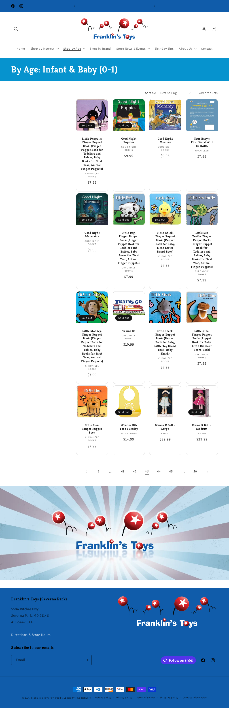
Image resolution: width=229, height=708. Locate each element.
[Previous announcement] (75, 6)
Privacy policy (124, 697)
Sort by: (150, 93)
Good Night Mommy (165, 140)
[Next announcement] (154, 6)
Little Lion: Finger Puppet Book (92, 429)
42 (134, 471)
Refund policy (103, 697)
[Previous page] (86, 471)
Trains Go (128, 331)
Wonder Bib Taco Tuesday (129, 427)
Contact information (195, 697)
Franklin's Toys (40, 697)
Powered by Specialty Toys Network (70, 697)
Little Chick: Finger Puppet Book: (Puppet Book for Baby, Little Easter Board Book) (165, 242)
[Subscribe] (86, 660)
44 (159, 471)
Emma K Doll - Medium (202, 427)
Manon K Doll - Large (165, 427)
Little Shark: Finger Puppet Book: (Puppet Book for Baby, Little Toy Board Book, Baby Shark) (165, 342)
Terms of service (146, 697)
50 (195, 471)
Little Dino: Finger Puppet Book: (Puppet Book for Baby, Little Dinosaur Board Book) (202, 340)
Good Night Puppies (128, 140)
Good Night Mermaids (92, 234)
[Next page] (207, 471)
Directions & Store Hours (31, 634)
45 (171, 471)
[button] (16, 29)
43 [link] (147, 471)
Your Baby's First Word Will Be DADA (202, 142)
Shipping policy (169, 697)
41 (122, 471)
